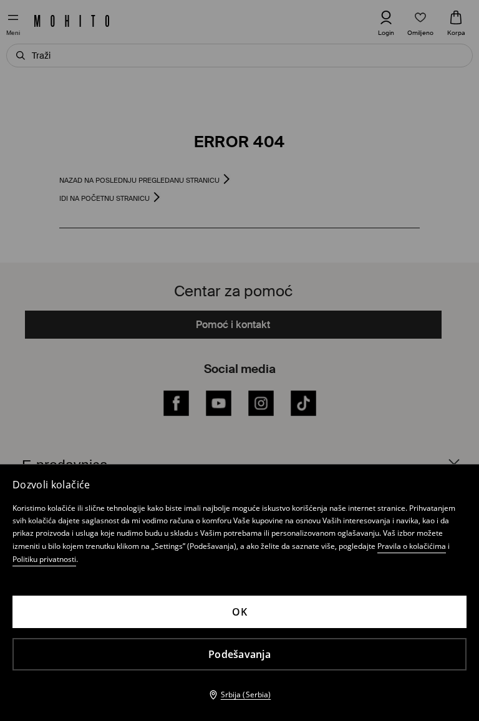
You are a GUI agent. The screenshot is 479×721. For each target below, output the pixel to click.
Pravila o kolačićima (411, 546)
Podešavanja (239, 654)
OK (239, 612)
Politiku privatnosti (44, 559)
